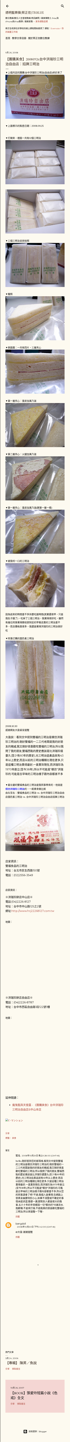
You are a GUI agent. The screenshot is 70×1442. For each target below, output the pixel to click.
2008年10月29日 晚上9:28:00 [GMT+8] (41, 1155)
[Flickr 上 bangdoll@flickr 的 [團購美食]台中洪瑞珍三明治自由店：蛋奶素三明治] (35, 718)
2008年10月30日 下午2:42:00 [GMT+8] (36, 1227)
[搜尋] (62, 5)
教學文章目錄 (19, 38)
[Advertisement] (35, 1318)
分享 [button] (7, 1133)
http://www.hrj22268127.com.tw (32, 911)
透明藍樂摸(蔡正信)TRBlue (24, 13)
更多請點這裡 (42, 21)
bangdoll (21, 1223)
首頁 (7, 38)
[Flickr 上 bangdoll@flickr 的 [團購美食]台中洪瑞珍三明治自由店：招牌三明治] (35, 117)
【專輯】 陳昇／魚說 (21, 1363)
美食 (14, 1138)
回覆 (18, 1216)
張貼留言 (16, 1369)
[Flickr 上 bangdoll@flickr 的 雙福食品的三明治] (35, 850)
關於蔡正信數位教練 (39, 38)
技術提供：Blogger (38, 1431)
